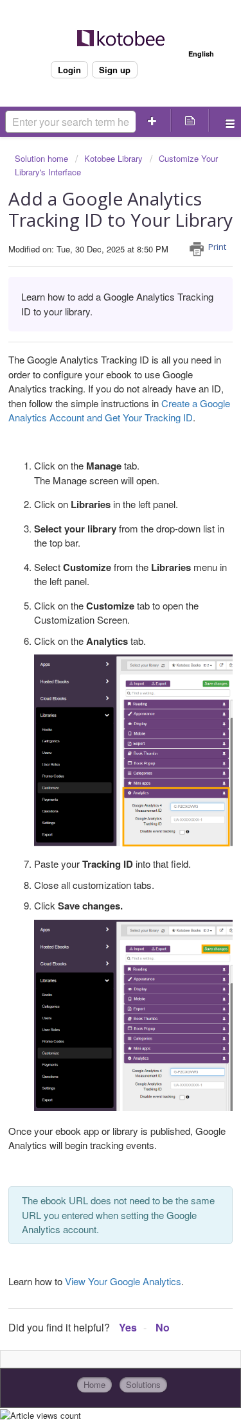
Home (94, 1384)
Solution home (43, 158)
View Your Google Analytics (123, 1281)
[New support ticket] (152, 120)
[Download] (97, 717)
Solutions (143, 1384)
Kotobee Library (113, 158)
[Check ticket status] (189, 120)
